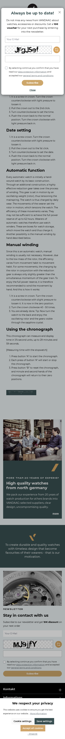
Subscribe (32, 82)
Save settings (44, 721)
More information (38, 713)
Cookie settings (22, 721)
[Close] (59, 12)
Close (33, 90)
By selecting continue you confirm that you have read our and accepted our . (34, 72)
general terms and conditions (38, 75)
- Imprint (32, 733)
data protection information (32, 71)
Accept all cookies (33, 728)
